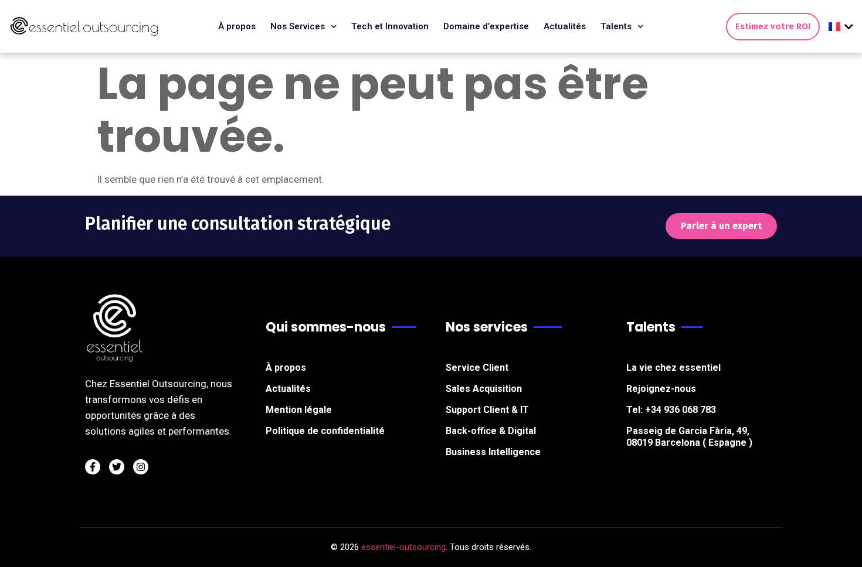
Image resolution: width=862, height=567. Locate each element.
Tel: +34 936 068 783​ (671, 409)
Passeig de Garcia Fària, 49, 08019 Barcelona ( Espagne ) (689, 436)
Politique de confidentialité (325, 430)
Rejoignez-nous (661, 388)
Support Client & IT (487, 409)
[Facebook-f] (92, 466)
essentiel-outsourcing (403, 547)
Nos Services (297, 26)
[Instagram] (140, 466)
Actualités (565, 26)
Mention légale (299, 409)
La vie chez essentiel (673, 367)
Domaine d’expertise (486, 26)
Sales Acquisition (484, 388)
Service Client (477, 367)
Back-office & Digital (491, 430)
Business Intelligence (493, 451)
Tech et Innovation (390, 26)
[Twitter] (116, 466)
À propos (237, 26)
